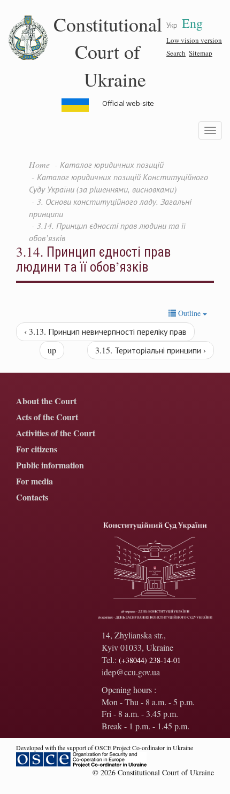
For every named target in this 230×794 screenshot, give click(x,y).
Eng (192, 23)
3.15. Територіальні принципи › (150, 350)
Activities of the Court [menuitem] (55, 433)
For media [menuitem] (34, 481)
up (52, 350)
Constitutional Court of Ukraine (107, 51)
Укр (172, 25)
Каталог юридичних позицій (112, 164)
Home (39, 164)
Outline (189, 313)
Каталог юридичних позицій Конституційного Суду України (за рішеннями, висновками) (118, 183)
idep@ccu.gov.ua (131, 671)
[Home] (28, 38)
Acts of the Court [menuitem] (47, 417)
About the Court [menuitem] (46, 401)
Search (176, 53)
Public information (50, 465)
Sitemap (200, 53)
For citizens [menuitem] (36, 449)
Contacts (32, 497)
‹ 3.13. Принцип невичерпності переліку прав (105, 331)
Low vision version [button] (194, 40)
